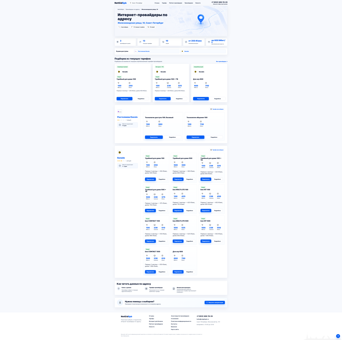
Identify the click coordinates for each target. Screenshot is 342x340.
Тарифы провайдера (218, 109)
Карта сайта (175, 329)
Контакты (174, 324)
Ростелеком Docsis (143, 51)
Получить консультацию (215, 302)
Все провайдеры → (221, 61)
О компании (174, 318)
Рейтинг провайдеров (175, 3)
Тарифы (164, 3)
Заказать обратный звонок (220, 4)
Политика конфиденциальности (181, 321)
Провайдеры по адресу (133, 9)
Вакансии (174, 326)
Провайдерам (189, 3)
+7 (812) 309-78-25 (205, 316)
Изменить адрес (126, 31)
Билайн (187, 51)
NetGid (121, 3)
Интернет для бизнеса (156, 321)
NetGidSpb (121, 9)
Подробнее (141, 98)
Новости (197, 3)
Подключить (124, 98)
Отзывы (157, 3)
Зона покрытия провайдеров (180, 316)
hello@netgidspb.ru (203, 319)
